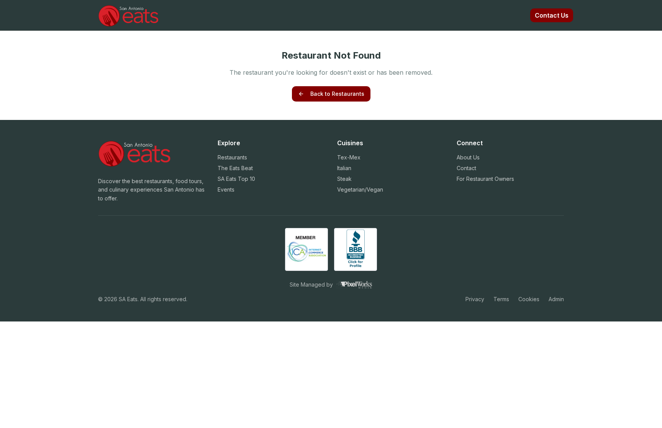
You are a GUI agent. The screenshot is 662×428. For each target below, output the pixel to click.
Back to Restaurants (337, 93)
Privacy (474, 299)
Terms (501, 299)
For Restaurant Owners (485, 178)
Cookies (528, 299)
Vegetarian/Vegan (360, 189)
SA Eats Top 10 (236, 178)
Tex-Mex (348, 157)
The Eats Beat (235, 168)
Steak (344, 178)
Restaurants (232, 157)
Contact (466, 168)
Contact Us (552, 15)
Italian (344, 168)
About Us (468, 157)
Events (226, 189)
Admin (556, 299)
